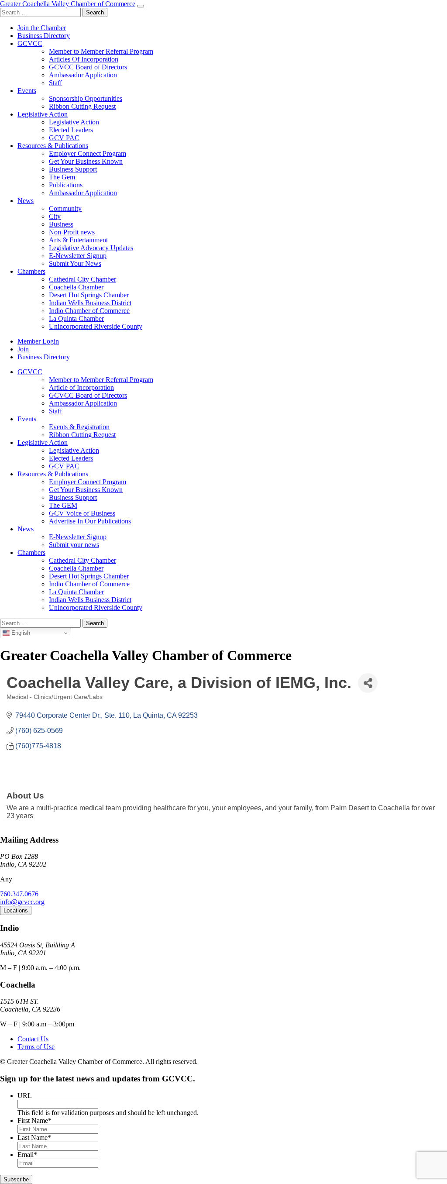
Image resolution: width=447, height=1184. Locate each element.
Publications (66, 185)
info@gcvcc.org (22, 901)
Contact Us (32, 1039)
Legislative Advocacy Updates (91, 247)
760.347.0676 (19, 894)
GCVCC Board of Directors (88, 67)
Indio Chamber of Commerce (89, 310)
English (20, 633)
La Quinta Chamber (76, 318)
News (25, 200)
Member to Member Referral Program (101, 51)
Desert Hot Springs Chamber (89, 295)
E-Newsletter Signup (78, 255)
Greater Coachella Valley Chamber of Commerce (67, 3)
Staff (55, 82)
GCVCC (29, 43)
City (55, 216)
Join (23, 349)
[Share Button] (368, 683)
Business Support (73, 169)
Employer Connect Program (87, 153)
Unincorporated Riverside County (95, 326)
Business (61, 224)
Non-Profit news (72, 232)
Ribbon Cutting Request (82, 106)
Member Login (38, 341)
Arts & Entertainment (78, 240)
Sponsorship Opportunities (85, 98)
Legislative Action (42, 114)
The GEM (63, 505)
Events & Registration (79, 426)
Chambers (31, 271)
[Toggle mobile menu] (140, 6)
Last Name (34, 1137)
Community (65, 208)
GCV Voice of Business (82, 513)
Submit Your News (75, 263)
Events (26, 90)
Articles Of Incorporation (83, 59)
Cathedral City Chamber (82, 279)
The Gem (62, 177)
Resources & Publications (52, 145)
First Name (34, 1120)
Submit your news (74, 544)
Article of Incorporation (81, 387)
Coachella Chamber (76, 287)
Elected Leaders (71, 130)
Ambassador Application (83, 75)
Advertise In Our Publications (90, 521)
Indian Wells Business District (90, 302)
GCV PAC (64, 137)
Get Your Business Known (86, 161)
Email (27, 1154)
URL (24, 1095)
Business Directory (43, 35)
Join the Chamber (41, 27)
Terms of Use (36, 1046)
